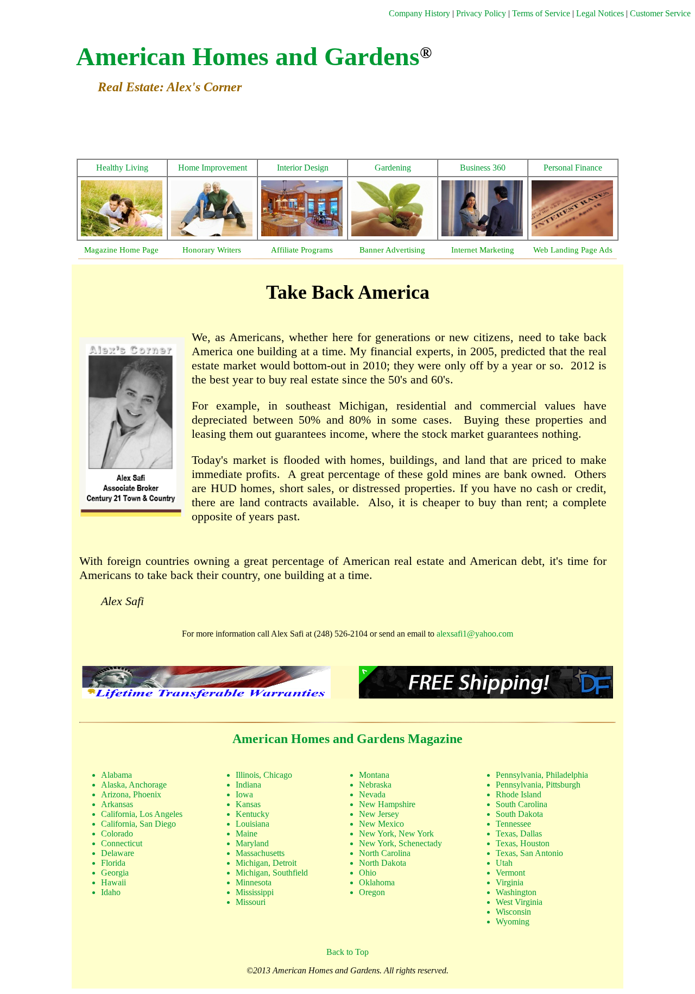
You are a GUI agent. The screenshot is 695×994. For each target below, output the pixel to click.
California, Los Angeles (141, 814)
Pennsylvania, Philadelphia (542, 774)
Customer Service (660, 13)
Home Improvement (212, 167)
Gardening (393, 167)
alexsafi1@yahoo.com (475, 633)
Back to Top (347, 952)
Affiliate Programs (302, 249)
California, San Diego (138, 823)
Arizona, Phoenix (131, 794)
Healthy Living (122, 167)
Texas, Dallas (519, 833)
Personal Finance (573, 167)
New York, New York (396, 833)
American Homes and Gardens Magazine (347, 739)
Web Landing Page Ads (572, 249)
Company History (419, 13)
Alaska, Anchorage (134, 784)
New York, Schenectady (400, 843)
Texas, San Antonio (529, 853)
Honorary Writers (211, 249)
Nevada (372, 794)
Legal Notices (600, 13)
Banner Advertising (392, 249)
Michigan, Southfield (272, 872)
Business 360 (483, 167)
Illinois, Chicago (264, 774)
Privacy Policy (482, 13)
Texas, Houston (522, 843)
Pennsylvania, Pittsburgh (538, 784)
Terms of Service (541, 13)
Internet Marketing (482, 249)
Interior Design (302, 167)
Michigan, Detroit (266, 862)
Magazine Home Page (121, 249)
